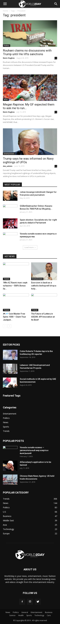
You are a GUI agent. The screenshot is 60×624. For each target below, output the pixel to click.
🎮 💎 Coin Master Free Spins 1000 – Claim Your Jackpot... (14, 317)
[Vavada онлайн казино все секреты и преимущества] (10, 237)
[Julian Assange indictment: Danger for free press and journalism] (10, 196)
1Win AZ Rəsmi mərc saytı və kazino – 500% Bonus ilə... (15, 285)
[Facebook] (22, 602)
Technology (39, 615)
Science (12, 615)
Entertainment (9, 154)
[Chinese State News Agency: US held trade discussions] (10, 480)
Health (21, 615)
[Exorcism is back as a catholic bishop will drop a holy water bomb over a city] (44, 271)
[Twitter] (38, 602)
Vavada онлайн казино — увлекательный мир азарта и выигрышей (34, 450)
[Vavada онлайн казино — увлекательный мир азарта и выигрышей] (10, 451)
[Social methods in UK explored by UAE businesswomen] (10, 383)
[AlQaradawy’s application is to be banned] (10, 466)
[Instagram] (30, 602)
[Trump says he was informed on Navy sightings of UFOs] (30, 141)
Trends (6, 279)
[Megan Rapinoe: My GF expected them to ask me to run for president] (30, 87)
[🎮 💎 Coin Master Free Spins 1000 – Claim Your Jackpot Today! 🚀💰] (16, 302)
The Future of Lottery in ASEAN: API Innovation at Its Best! (43, 317)
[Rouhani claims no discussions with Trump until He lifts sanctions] (30, 33)
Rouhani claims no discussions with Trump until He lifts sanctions (27, 52)
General (24, 612)
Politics (6, 46)
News (6, 100)
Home (5, 11)
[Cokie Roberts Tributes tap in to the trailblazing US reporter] (10, 355)
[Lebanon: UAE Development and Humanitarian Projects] (10, 369)
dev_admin (7, 166)
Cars (49, 615)
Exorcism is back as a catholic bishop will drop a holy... (43, 285)
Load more (29, 247)
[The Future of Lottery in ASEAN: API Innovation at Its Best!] (44, 302)
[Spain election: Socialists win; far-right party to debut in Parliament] (10, 223)
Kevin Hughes (9, 58)
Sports (6, 426)
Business (48, 612)
